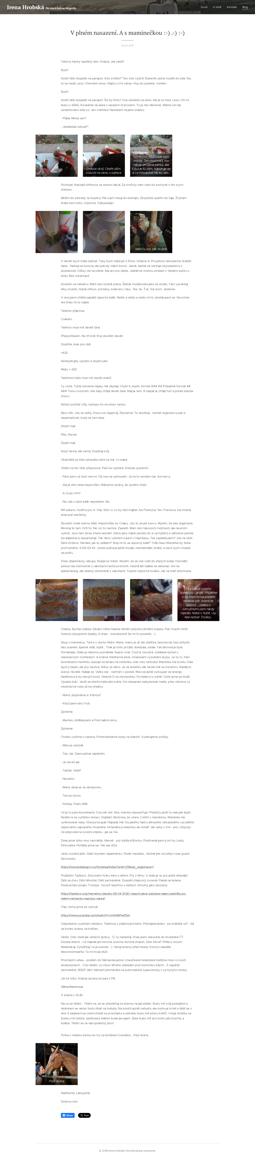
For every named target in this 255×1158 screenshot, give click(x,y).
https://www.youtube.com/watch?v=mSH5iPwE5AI (95, 915)
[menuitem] (205, 7)
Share (69, 1115)
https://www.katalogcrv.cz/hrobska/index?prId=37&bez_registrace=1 (107, 867)
